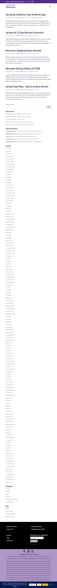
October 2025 (9, 169)
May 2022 (8, 264)
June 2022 (8, 261)
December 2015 (10, 437)
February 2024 (10, 214)
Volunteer (10, 540)
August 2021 (9, 285)
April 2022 (8, 266)
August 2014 (9, 469)
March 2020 (9, 327)
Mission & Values (12, 526)
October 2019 (9, 337)
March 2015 (9, 453)
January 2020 (9, 332)
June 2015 (8, 445)
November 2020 (10, 309)
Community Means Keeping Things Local (28, 134)
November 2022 (10, 251)
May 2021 (8, 293)
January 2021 (9, 303)
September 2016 (10, 424)
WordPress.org (10, 516)
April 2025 (8, 182)
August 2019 (9, 343)
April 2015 (8, 450)
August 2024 (9, 201)
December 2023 (10, 219)
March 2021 (9, 298)
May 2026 (8, 151)
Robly (36, 544)
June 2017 (8, 403)
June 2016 (8, 429)
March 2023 (9, 240)
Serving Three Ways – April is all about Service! (27, 86)
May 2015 (8, 448)
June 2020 (8, 319)
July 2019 (8, 345)
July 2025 (8, 174)
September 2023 (10, 227)
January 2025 (9, 190)
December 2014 (10, 461)
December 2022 (10, 248)
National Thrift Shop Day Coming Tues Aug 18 (18, 122)
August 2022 (9, 256)
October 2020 (9, 311)
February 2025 (10, 188)
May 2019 (8, 348)
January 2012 (9, 477)
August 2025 (9, 172)
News (29, 17)
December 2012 (10, 474)
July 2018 (8, 374)
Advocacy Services (36, 526)
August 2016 (9, 427)
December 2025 (10, 164)
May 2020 (8, 322)
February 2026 (10, 159)
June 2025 (8, 177)
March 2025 (9, 185)
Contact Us (10, 529)
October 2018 (9, 366)
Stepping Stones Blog (36, 17)
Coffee (25, 17)
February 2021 (10, 301)
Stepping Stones (11, 17)
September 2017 (10, 395)
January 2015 (9, 458)
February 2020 (10, 330)
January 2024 (9, 217)
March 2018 (9, 382)
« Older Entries (10, 104)
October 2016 (9, 422)
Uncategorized (10, 502)
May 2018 (8, 377)
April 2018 (8, 379)
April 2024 (8, 211)
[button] (50, 7)
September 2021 (10, 282)
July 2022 (8, 259)
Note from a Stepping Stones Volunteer (23, 50)
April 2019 (8, 351)
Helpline (8, 491)
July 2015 (8, 443)
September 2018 (10, 369)
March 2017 (9, 411)
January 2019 (9, 358)
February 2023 (10, 243)
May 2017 (8, 406)
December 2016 (10, 419)
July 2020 (8, 316)
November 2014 (10, 464)
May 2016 (8, 432)
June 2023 (8, 232)
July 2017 (8, 401)
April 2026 (8, 153)
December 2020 (10, 306)
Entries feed (9, 511)
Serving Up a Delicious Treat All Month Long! (25, 14)
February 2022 (10, 272)
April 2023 (8, 238)
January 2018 (9, 385)
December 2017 (10, 387)
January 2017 (9, 416)
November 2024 (10, 195)
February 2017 (10, 414)
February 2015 (10, 456)
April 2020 (8, 324)
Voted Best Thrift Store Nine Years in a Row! (18, 116)
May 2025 (8, 180)
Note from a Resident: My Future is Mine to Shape (19, 124)
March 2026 (9, 156)
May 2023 (8, 235)
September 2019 (10, 340)
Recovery (8, 497)
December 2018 (10, 361)
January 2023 (9, 245)
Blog (8, 538)
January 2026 (9, 161)
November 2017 (10, 390)
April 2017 (8, 408)
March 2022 (9, 269)
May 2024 (8, 209)
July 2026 (8, 148)
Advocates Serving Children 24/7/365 (23, 68)
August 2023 (9, 230)
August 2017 (9, 398)
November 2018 (10, 364)
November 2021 (10, 280)
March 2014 (9, 471)
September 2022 (10, 253)
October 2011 (9, 482)
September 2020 (10, 314)
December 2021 (10, 277)
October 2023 (9, 224)
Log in (7, 509)
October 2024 (9, 198)
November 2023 (10, 222)
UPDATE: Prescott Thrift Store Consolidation (29, 131)
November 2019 (10, 335)
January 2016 (9, 435)
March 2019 (9, 353)
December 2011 (10, 479)
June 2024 (8, 206)
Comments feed (10, 514)
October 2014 (9, 466)
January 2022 (9, 274)
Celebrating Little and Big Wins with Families (18, 114)
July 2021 (8, 287)
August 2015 (9, 440)
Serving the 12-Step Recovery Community (25, 32)
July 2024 (8, 203)
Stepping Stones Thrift (37, 529)
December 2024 (10, 193)
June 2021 (8, 290)
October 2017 (9, 393)
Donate (9, 535)
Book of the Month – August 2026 (15, 119)
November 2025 (10, 167)
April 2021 (8, 295)
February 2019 (10, 356)
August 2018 (9, 372)
